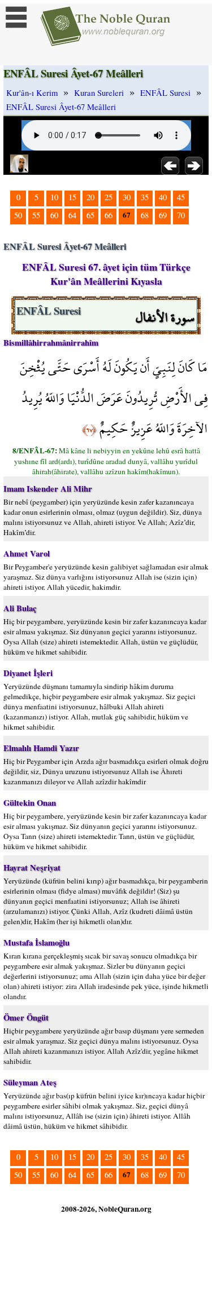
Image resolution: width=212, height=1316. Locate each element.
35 (145, 197)
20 (90, 197)
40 (163, 197)
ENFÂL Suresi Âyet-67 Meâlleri (61, 106)
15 (72, 197)
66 (109, 215)
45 (181, 197)
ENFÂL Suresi (165, 92)
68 (145, 215)
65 (90, 215)
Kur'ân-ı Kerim (32, 92)
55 (36, 215)
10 (54, 197)
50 (18, 215)
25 (109, 197)
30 (127, 197)
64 (72, 215)
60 (54, 215)
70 (181, 215)
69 (163, 215)
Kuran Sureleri (99, 92)
